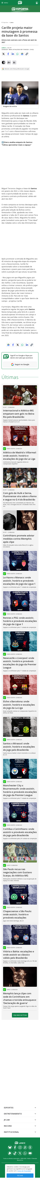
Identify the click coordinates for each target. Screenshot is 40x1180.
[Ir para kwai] (25, 1147)
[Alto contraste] (3, 62)
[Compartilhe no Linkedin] (13, 54)
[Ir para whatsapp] (25, 1153)
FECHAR (20, 1175)
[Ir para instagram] (20, 1147)
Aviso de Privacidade (24, 1171)
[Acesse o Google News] (22, 54)
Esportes (8, 1107)
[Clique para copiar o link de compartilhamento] (27, 54)
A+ (9, 62)
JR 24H (7, 1120)
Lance (11, 22)
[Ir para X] (20, 1153)
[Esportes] (20, 8)
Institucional (11, 1132)
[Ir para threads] (30, 1147)
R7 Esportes (5, 22)
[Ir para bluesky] (10, 1147)
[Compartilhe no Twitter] (3, 54)
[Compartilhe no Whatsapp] (17, 54)
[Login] (37, 2)
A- (14, 62)
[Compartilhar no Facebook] (8, 54)
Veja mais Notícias (20, 1015)
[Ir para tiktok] (15, 1153)
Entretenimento (13, 1113)
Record (8, 1126)
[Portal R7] (20, 2)
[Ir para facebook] (15, 1147)
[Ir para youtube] (30, 1153)
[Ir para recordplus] (10, 1153)
